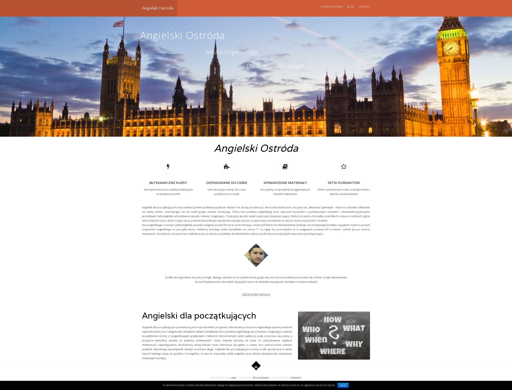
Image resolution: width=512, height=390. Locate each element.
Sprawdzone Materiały (285, 183)
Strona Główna (332, 6)
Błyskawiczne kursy (168, 183)
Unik (233, 378)
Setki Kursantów (344, 183)
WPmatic (296, 378)
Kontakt (364, 6)
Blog (350, 6)
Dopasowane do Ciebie (226, 183)
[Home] (227, 166)
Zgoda (343, 385)
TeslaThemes (260, 378)
